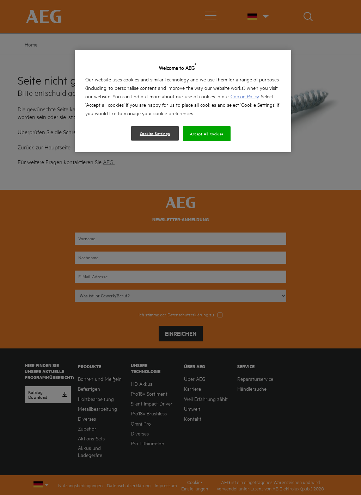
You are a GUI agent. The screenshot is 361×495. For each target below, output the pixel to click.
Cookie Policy (245, 96)
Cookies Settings (155, 133)
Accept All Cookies (207, 133)
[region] (183, 101)
